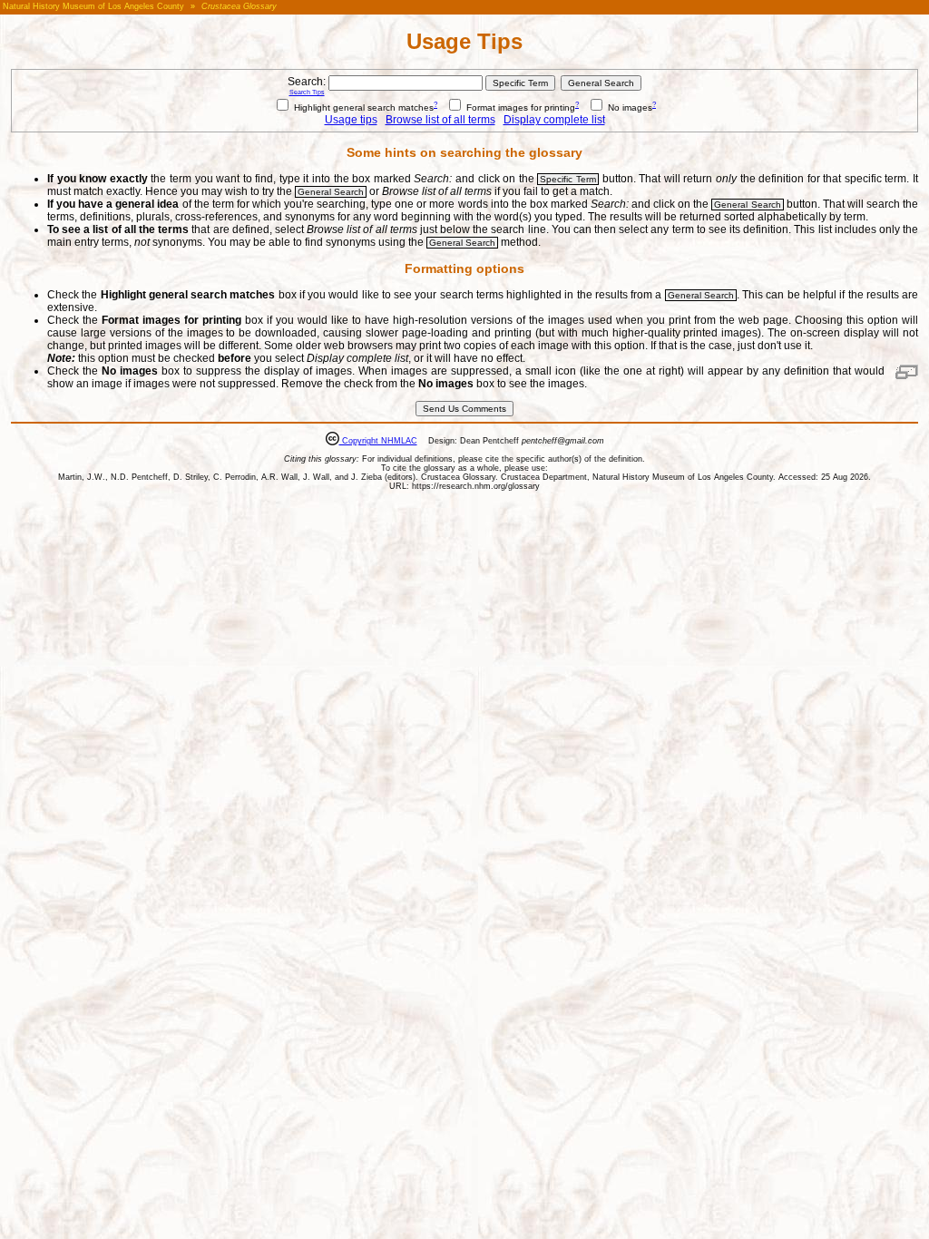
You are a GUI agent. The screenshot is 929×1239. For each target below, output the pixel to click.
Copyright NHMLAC (378, 440)
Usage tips (351, 119)
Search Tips (307, 92)
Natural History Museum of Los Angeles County (93, 6)
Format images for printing (519, 107)
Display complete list (554, 119)
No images (628, 107)
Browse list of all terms (440, 119)
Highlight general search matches (362, 107)
